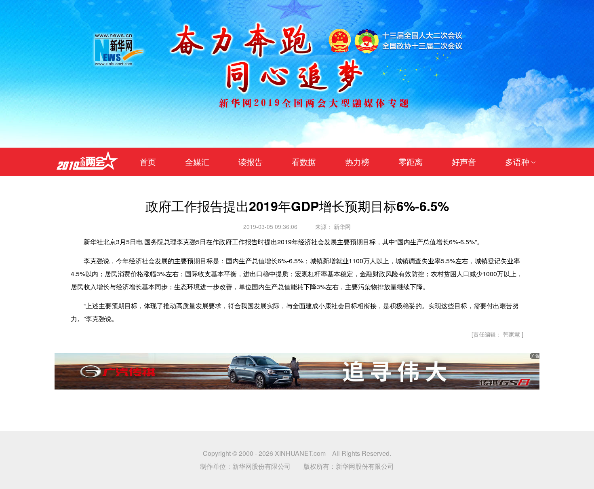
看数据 (304, 161)
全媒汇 (197, 161)
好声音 (464, 161)
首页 (148, 161)
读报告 (250, 161)
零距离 (410, 161)
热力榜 (357, 161)
